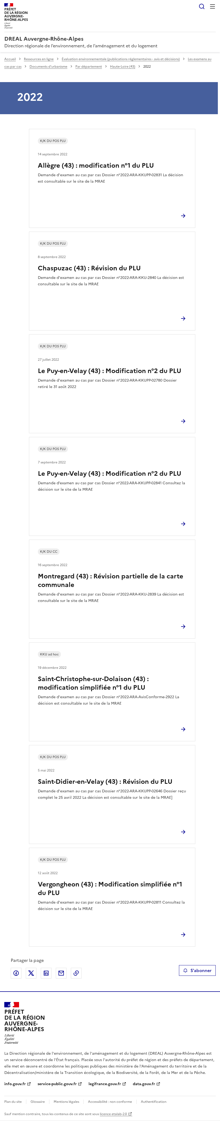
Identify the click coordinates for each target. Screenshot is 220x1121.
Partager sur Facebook (16, 973)
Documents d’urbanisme (48, 66)
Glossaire (38, 1101)
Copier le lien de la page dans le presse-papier (76, 973)
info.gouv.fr (15, 1084)
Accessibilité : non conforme (110, 1101)
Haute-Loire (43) (122, 66)
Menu (212, 6)
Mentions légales (66, 1101)
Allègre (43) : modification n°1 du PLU (96, 165)
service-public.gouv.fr (57, 1084)
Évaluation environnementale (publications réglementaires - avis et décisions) (121, 59)
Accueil (10, 59)
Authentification (153, 1101)
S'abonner (200, 970)
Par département (88, 66)
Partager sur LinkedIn (46, 973)
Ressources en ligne (39, 59)
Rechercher (201, 6)
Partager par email (61, 973)
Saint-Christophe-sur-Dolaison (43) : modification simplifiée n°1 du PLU (93, 683)
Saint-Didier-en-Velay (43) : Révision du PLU (105, 781)
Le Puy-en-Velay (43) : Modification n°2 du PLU (109, 371)
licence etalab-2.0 (113, 1114)
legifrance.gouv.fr (105, 1084)
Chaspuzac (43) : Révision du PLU (89, 268)
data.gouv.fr (144, 1084)
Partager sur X (31, 973)
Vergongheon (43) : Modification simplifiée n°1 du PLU (110, 889)
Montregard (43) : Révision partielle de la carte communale (110, 580)
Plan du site (13, 1101)
